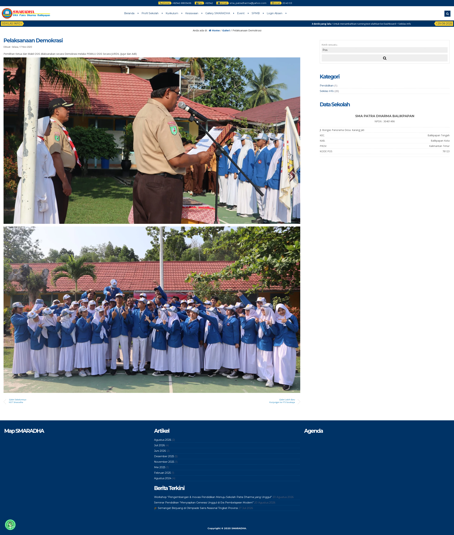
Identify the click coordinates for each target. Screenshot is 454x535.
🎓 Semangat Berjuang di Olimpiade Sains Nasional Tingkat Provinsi (196, 508)
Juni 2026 (160, 450)
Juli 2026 (159, 445)
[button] (10, 524)
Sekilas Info (327, 91)
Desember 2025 (164, 456)
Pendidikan (327, 85)
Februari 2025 (162, 472)
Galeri (226, 30)
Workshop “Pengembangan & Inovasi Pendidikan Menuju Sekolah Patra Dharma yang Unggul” (213, 497)
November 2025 (164, 461)
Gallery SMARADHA (217, 13)
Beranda (129, 13)
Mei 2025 (159, 467)
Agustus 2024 (162, 478)
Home (215, 30)
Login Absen (274, 13)
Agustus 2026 (162, 439)
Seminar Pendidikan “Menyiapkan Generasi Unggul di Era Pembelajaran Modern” (204, 502)
